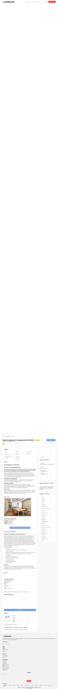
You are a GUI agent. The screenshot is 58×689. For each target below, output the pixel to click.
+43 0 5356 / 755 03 (44, 468)
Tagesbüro (4, 662)
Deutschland (5, 685)
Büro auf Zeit (43, 499)
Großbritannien (27, 685)
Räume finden (4, 651)
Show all (42, 540)
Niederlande (49, 685)
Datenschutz (27, 687)
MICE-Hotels (43, 517)
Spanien (18, 685)
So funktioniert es (5, 649)
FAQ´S (3, 650)
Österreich (10, 685)
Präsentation (43, 523)
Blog (40, 687)
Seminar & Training (44, 525)
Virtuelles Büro (43, 538)
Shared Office (43, 529)
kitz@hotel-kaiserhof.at (44, 471)
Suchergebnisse (8, 436)
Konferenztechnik (44, 512)
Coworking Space (44, 506)
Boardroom (43, 497)
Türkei (45, 685)
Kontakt (23, 687)
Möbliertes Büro (44, 519)
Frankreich (41, 685)
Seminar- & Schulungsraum (45, 527)
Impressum (19, 687)
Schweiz (22, 685)
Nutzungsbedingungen (34, 687)
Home (3, 436)
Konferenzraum (43, 510)
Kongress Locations (44, 514)
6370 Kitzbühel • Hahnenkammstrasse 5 (9, 441)
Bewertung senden (51, 440)
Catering (42, 502)
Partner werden (52, 1)
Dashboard (4, 657)
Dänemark (36, 685)
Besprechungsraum (5, 664)
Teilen (51, 442)
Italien (14, 685)
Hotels (13, 436)
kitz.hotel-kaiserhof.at (44, 474)
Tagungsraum (43, 536)
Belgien (4, 686)
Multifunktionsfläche (44, 521)
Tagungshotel (43, 534)
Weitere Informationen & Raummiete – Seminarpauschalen (20, 527)
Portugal (32, 685)
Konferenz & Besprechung (45, 508)
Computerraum (43, 504)
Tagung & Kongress (44, 532)
